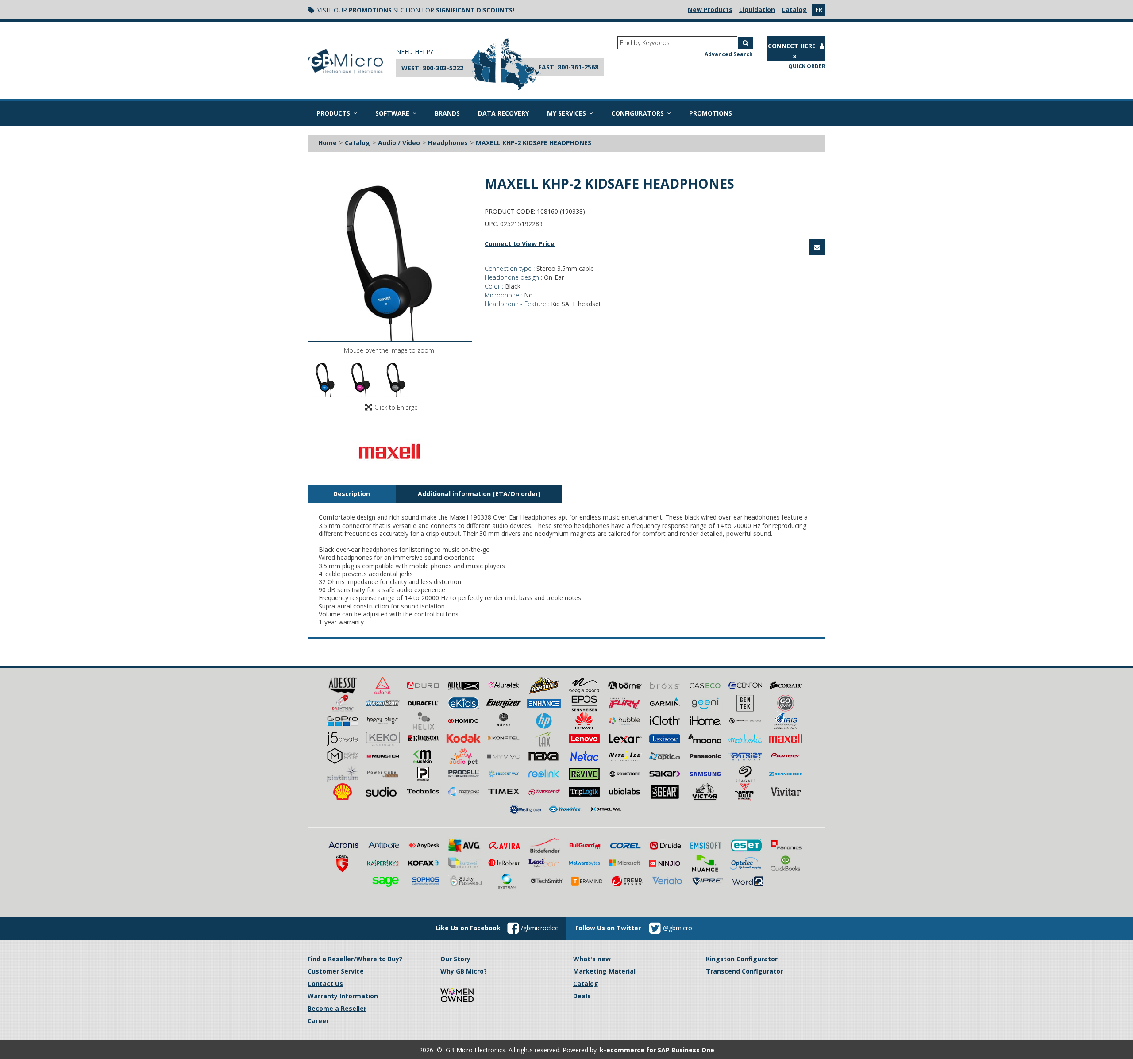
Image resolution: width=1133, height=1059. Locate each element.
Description (351, 493)
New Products (710, 9)
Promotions (370, 10)
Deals (582, 996)
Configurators (637, 113)
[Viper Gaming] (745, 791)
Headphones (448, 143)
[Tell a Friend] (817, 247)
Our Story (455, 959)
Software (392, 113)
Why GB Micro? (463, 971)
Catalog (794, 9)
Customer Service (336, 971)
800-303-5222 (443, 68)
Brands (447, 113)
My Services (566, 113)
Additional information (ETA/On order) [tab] (479, 493)
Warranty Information (343, 996)
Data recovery (503, 113)
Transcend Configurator (744, 971)
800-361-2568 (578, 67)
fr (818, 9)
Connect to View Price (520, 243)
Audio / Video (399, 143)
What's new (592, 959)
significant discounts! (475, 10)
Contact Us (325, 983)
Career (318, 1021)
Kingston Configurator (742, 959)
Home (327, 143)
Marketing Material (604, 971)
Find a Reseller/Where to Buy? (355, 959)
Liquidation (757, 9)
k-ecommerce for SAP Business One (657, 1050)
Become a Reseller (337, 1008)
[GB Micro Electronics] (345, 61)
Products (333, 113)
